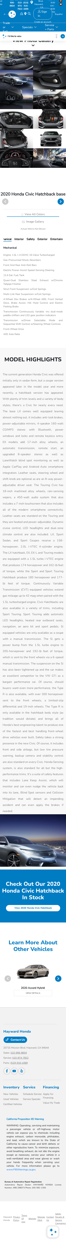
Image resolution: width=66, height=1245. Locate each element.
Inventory (11, 1087)
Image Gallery (35, 222)
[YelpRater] (21, 1071)
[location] (31, 3)
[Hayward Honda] (7, 14)
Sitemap (32, 1218)
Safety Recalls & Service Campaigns (60, 1218)
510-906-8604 (19, 1052)
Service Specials (31, 1099)
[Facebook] (6, 1071)
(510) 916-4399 (19, 1063)
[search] (29, 14)
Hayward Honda (7, 1219)
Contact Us (17, 1040)
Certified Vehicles (12, 1104)
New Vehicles (10, 1094)
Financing (51, 1087)
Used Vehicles (11, 1099)
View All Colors (34, 214)
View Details (33, 993)
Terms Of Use (24, 1218)
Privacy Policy (16, 1219)
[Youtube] (14, 1071)
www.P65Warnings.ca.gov (21, 1169)
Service (29, 1087)
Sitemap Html (41, 1219)
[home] (22, 14)
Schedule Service (32, 1094)
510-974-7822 (20, 1058)
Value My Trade (51, 1102)
